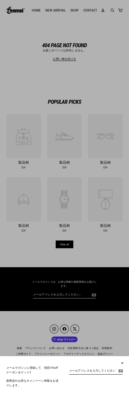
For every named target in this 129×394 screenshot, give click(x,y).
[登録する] (120, 371)
